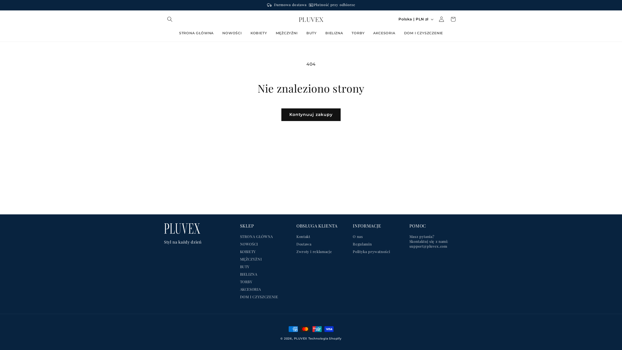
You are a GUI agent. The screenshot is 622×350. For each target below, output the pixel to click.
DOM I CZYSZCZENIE (259, 296)
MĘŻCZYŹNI (251, 259)
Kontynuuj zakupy (311, 114)
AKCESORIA (250, 289)
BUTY (245, 266)
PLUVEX (300, 338)
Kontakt (303, 236)
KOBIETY (248, 251)
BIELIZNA (248, 274)
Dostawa (303, 244)
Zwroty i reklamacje (314, 251)
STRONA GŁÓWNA (256, 236)
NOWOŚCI (249, 244)
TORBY (246, 281)
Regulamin (362, 244)
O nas (358, 236)
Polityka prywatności (371, 251)
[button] (170, 19)
